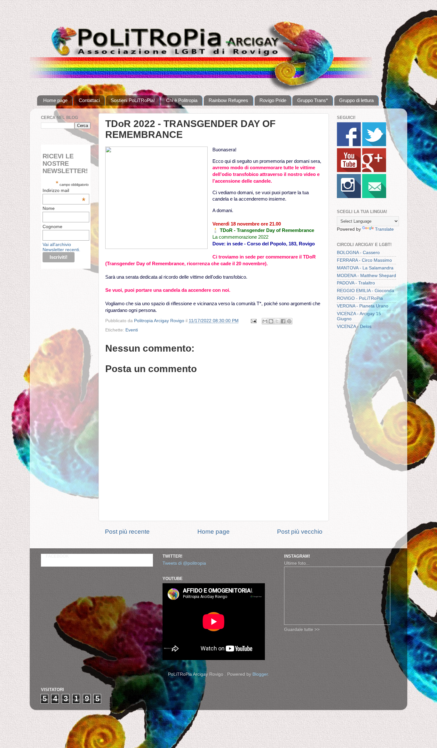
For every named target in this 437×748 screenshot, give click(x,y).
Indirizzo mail (64, 190)
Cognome (52, 226)
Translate (384, 229)
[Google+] (374, 170)
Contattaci (89, 100)
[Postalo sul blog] (271, 321)
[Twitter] (374, 144)
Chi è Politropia (181, 100)
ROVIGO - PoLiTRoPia (360, 298)
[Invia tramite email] (265, 321)
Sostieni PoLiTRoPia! (133, 100)
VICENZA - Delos (354, 326)
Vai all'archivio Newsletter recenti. (61, 247)
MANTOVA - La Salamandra (365, 268)
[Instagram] (349, 196)
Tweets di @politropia (184, 563)
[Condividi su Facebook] (283, 321)
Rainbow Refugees (228, 100)
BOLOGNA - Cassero (358, 252)
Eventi (131, 330)
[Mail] (374, 196)
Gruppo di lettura (356, 100)
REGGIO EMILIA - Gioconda (365, 290)
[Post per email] (253, 320)
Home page (55, 100)
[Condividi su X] (277, 321)
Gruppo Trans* (312, 100)
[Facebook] (349, 144)
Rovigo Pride (272, 100)
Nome (49, 208)
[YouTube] (349, 170)
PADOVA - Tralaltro (356, 283)
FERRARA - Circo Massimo (364, 260)
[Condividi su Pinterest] (289, 321)
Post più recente (127, 531)
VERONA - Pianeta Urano (362, 306)
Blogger (260, 674)
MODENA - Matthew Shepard (366, 275)
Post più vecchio (299, 531)
